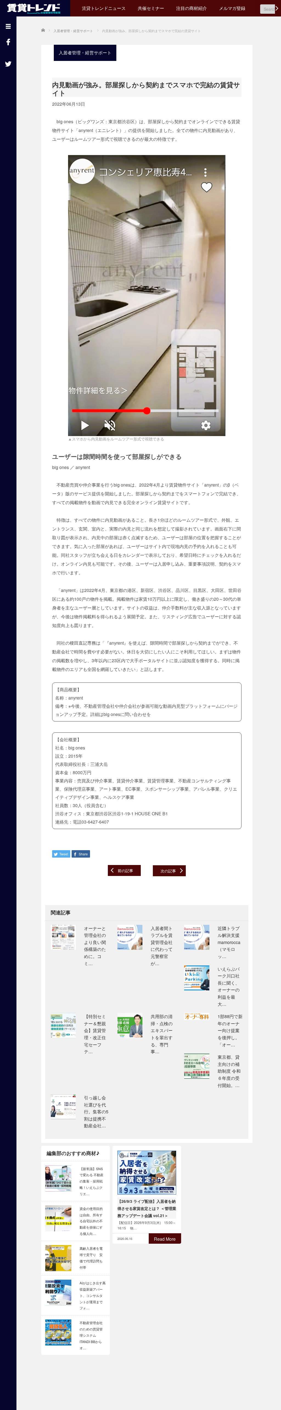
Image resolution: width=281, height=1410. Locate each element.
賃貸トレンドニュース (104, 8)
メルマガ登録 (232, 8)
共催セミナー (151, 8)
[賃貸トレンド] (35, 7)
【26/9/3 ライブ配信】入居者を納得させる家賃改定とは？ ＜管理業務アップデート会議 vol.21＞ (146, 1208)
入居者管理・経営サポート (85, 52)
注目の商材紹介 (191, 8)
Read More (165, 1239)
